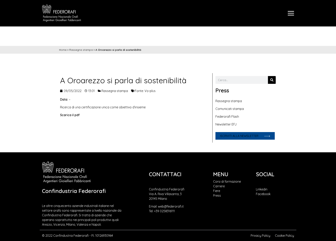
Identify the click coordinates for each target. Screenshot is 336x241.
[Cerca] (272, 80)
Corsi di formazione (227, 181)
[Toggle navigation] (291, 13)
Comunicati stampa (229, 109)
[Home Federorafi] (61, 13)
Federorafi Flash (227, 116)
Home (62, 49)
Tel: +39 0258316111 (162, 211)
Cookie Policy (284, 235)
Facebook (263, 194)
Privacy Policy (260, 235)
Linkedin (261, 189)
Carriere (219, 186)
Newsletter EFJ (226, 124)
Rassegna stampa (81, 49)
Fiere (216, 191)
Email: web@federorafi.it (166, 206)
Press (217, 195)
